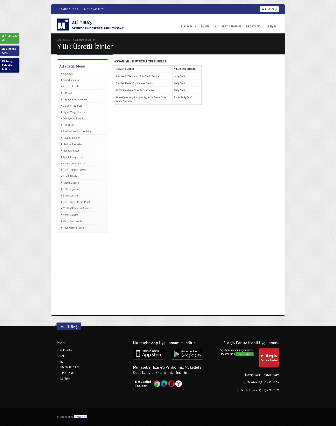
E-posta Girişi (9, 50)
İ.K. (215, 26)
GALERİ (204, 26)
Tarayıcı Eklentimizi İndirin (9, 65)
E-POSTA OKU (253, 26)
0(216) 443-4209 (268, 382)
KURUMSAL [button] (66, 350)
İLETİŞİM (271, 26)
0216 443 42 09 (95, 9)
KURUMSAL (187, 26)
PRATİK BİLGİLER (231, 26)
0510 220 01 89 (69, 9)
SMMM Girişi (270, 9)
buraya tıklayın (244, 354)
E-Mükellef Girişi (10, 38)
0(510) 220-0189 (268, 390)
